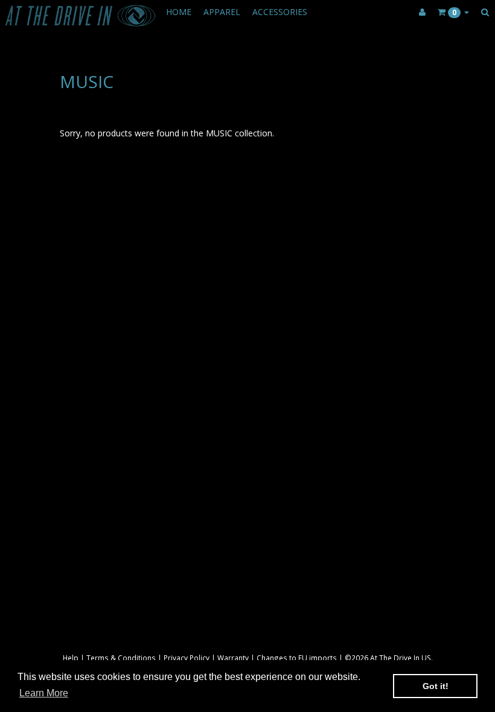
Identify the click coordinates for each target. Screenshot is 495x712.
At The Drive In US (400, 658)
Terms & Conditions (121, 658)
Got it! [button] (436, 686)
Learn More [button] (43, 693)
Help (70, 658)
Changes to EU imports (297, 658)
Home (178, 11)
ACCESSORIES (279, 11)
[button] (453, 12)
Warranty (233, 658)
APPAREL (221, 11)
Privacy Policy (186, 658)
